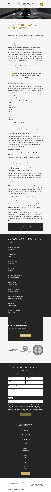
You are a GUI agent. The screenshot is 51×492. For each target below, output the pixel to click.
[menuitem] (25, 243)
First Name (10, 377)
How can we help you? (12, 389)
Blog (25, 455)
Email (27, 381)
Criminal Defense (26, 453)
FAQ (25, 457)
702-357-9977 (25, 439)
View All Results (25, 335)
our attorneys (17, 187)
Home (25, 446)
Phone (9, 381)
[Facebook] (25, 468)
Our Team (25, 448)
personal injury (36, 136)
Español (25, 462)
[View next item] (27, 331)
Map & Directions (25, 436)
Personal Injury (25, 450)
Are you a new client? (12, 385)
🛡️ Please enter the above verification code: (16, 401)
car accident (24, 136)
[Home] (24, 4)
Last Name (28, 377)
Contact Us (25, 460)
